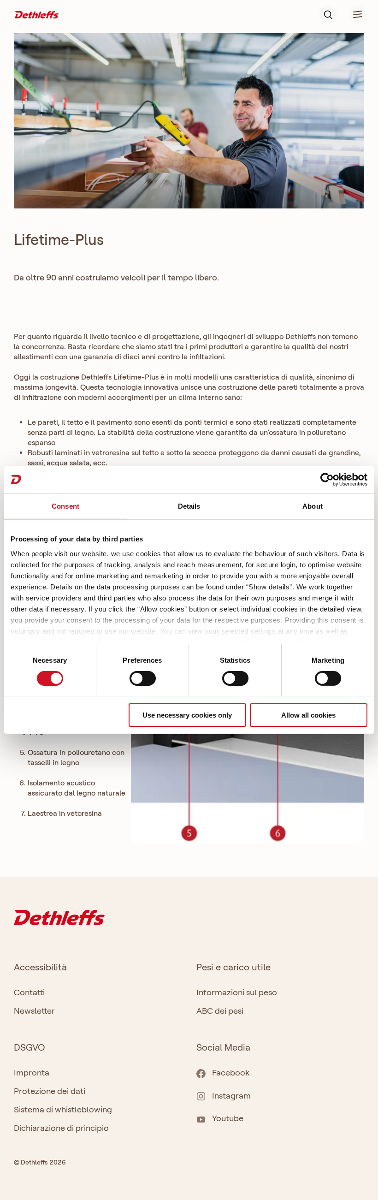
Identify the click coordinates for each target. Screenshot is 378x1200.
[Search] (328, 15)
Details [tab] (189, 506)
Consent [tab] (65, 506)
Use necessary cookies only (187, 715)
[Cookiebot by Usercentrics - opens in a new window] (327, 480)
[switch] (143, 678)
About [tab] (312, 506)
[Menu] (352, 15)
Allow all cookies (308, 715)
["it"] (36, 14)
